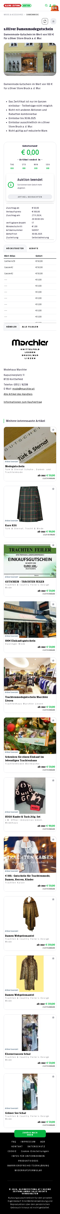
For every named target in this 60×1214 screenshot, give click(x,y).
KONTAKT (17, 1146)
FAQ (14, 1142)
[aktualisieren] (45, 21)
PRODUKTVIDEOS (28, 1161)
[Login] (50, 5)
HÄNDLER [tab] (11, 327)
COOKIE (12, 1151)
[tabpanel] (30, 363)
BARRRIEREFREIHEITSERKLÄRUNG (28, 1165)
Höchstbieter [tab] (15, 248)
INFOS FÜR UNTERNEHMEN (28, 1156)
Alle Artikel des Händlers (18, 394)
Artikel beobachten (30, 197)
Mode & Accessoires (13, 15)
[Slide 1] (30, 70)
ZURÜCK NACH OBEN (30, 1134)
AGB (42, 1142)
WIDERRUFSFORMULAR (28, 1170)
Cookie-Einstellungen (35, 1151)
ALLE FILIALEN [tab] (30, 327)
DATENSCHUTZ (36, 1146)
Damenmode (32, 15)
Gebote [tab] (33, 248)
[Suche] (46, 5)
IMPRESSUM (28, 1142)
